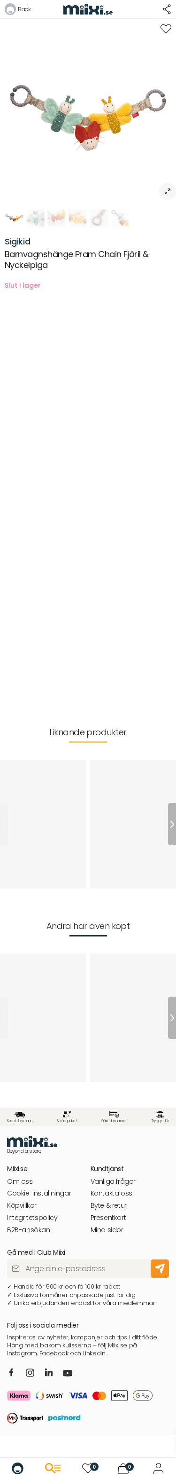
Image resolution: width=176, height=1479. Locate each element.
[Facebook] (11, 1372)
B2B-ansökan (28, 1230)
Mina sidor (107, 1230)
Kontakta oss (111, 1193)
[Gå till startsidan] (18, 1468)
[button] (18, 10)
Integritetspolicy (32, 1218)
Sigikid (17, 241)
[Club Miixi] (158, 1468)
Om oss (20, 1182)
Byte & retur (109, 1206)
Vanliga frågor (113, 1182)
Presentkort (108, 1218)
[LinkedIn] (49, 1372)
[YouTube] (67, 1374)
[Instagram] (30, 1373)
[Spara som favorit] (166, 29)
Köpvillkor (22, 1206)
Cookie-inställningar (39, 1193)
